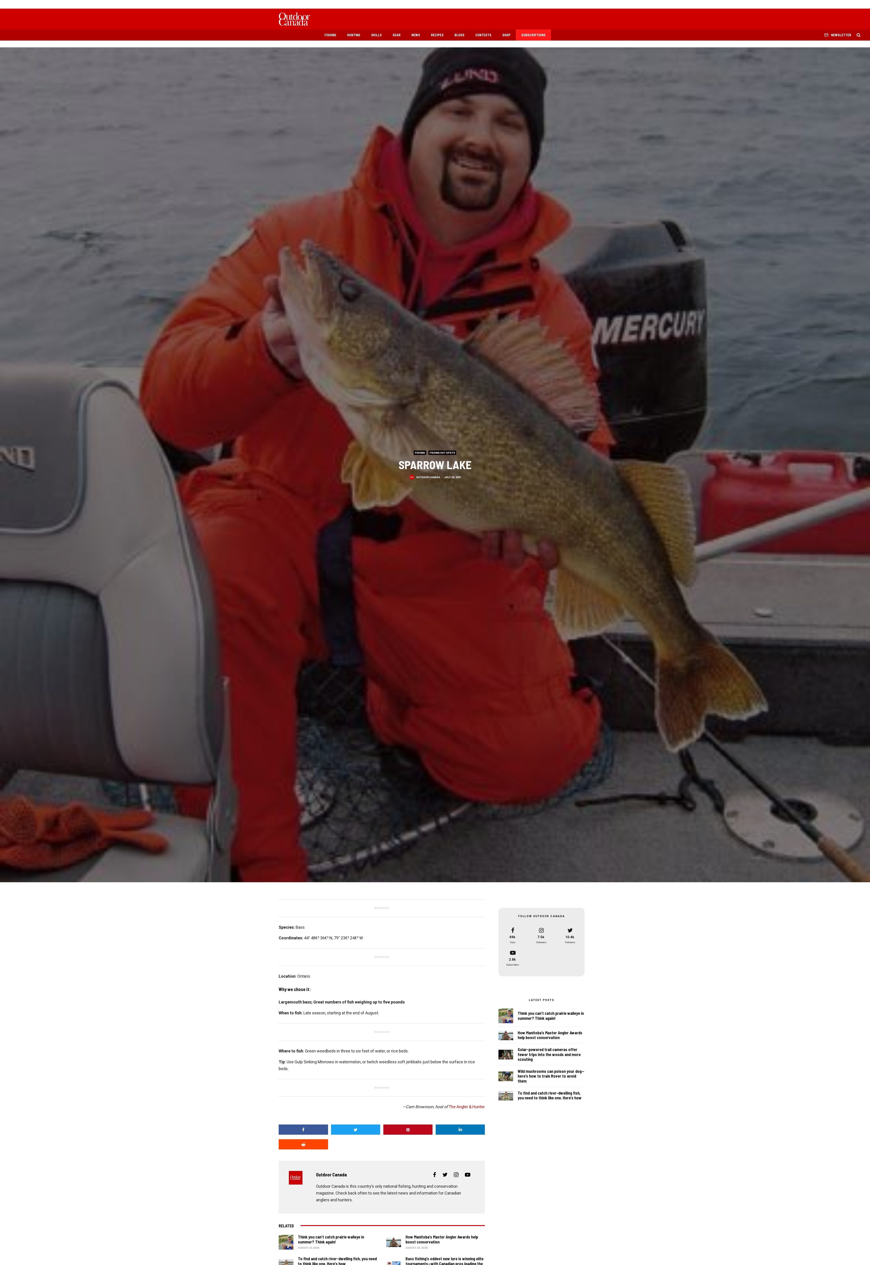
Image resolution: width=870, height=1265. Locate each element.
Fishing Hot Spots (442, 452)
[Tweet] (355, 1129)
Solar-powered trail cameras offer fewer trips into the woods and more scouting (549, 1054)
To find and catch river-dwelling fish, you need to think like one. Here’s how (550, 1095)
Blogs (459, 35)
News (415, 35)
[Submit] (303, 1144)
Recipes (437, 35)
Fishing (330, 35)
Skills (376, 35)
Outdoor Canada (428, 476)
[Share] (303, 1129)
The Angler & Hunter (467, 1106)
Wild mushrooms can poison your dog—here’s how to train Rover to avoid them (551, 1076)
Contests (483, 35)
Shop (506, 35)
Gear (397, 35)
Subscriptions (533, 35)
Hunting (353, 35)
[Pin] (408, 1129)
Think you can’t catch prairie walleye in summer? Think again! (331, 1239)
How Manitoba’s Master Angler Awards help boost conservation (442, 1239)
